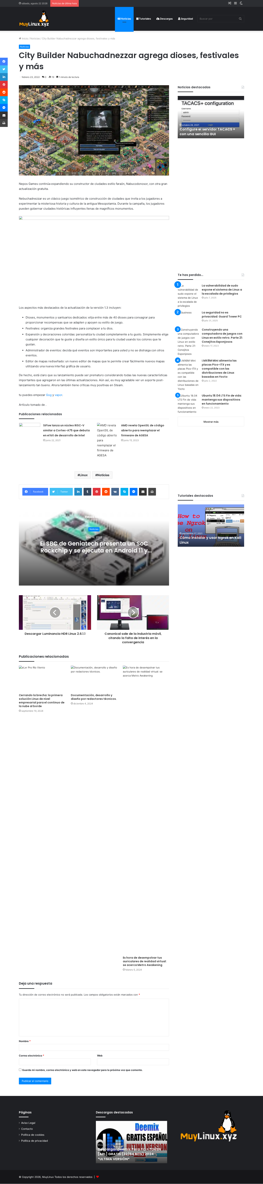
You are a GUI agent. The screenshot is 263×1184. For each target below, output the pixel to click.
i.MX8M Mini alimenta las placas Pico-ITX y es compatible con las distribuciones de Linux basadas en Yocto (219, 369)
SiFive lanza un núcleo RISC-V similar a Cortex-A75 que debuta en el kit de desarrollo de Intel (66, 430)
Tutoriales (144, 18)
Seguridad (186, 18)
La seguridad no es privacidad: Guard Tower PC (222, 314)
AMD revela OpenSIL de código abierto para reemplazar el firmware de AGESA (142, 430)
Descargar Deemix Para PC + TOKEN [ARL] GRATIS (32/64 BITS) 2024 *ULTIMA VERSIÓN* (129, 1154)
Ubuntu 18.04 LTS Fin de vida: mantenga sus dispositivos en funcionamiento (222, 400)
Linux (84, 475)
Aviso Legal (28, 1122)
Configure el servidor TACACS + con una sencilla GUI (207, 131)
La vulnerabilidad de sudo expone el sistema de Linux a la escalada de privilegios (222, 290)
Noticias (126, 18)
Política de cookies (32, 1134)
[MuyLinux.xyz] (34, 19)
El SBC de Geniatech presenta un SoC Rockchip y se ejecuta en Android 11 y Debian (94, 551)
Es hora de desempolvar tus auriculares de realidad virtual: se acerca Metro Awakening (145, 961)
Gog (49, 395)
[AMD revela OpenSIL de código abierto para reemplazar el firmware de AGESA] (107, 440)
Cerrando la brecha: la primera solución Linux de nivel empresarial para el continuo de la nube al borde (41, 700)
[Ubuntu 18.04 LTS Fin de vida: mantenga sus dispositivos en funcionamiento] (188, 404)
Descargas (166, 18)
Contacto (27, 1128)
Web (99, 1055)
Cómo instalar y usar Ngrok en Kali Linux (210, 540)
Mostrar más (211, 421)
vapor (58, 395)
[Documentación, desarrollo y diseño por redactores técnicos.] (94, 679)
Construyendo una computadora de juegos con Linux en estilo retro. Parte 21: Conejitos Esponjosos (222, 336)
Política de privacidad (34, 1140)
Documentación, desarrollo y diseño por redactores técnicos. (94, 697)
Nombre (25, 1041)
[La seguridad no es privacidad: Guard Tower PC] (188, 318)
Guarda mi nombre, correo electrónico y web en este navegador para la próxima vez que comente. (82, 1070)
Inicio (24, 38)
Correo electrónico (31, 1055)
